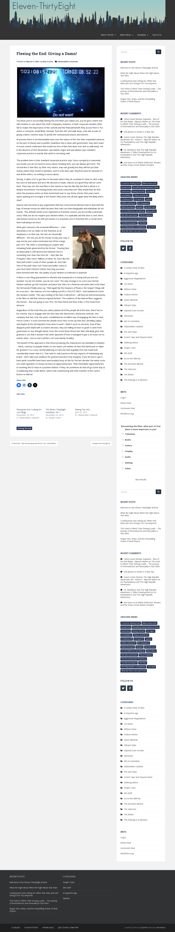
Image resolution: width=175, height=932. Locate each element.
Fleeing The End (24, 428)
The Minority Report (129, 223)
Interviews (128, 316)
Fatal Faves (125, 191)
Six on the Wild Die (132, 358)
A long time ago (131, 273)
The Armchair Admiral (133, 364)
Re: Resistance (143, 203)
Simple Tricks (125, 35)
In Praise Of (138, 199)
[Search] (158, 52)
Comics (128, 445)
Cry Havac (128, 284)
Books (128, 439)
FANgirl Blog (48, 927)
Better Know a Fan (149, 183)
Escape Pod (125, 187)
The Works (129, 374)
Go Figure (150, 191)
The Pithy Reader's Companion (133, 227)
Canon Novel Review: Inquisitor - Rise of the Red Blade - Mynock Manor (139, 120)
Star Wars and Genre (129, 215)
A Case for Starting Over (130, 183)
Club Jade (16, 927)
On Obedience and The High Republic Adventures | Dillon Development (138, 151)
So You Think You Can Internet (133, 211)
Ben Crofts (48, 61)
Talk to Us (156, 35)
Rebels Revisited (127, 207)
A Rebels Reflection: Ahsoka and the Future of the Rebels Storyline (140, 163)
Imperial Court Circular (134, 310)
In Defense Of (126, 199)
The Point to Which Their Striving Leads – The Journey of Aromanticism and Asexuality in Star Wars (140, 91)
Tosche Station (31, 927)
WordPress (161, 927)
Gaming (129, 462)
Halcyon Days (130, 305)
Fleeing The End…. (83, 409)
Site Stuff (128, 353)
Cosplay (129, 451)
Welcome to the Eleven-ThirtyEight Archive (139, 67)
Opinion (66, 898)
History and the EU (141, 195)
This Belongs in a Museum (136, 380)
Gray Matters (126, 195)
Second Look (150, 207)
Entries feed (125, 403)
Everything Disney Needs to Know (146, 187)
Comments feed (127, 408)
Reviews (139, 207)
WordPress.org (127, 413)
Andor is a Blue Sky (145, 131)
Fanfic (128, 457)
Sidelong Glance (131, 342)
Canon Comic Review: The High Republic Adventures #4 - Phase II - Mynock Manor (139, 138)
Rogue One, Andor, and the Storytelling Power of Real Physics (137, 100)
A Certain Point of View (134, 268)
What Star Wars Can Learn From (133, 231)
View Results (140, 479)
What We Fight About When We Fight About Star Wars (139, 74)
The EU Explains (146, 215)
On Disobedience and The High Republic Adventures (138, 143)
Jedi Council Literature (68, 927)
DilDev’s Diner (130, 289)
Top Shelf (151, 227)
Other (128, 468)
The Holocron (130, 369)
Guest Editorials (131, 300)
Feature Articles (131, 294)
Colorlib (143, 927)
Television (130, 434)
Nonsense (141, 35)
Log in (123, 397)
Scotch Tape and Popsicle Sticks (138, 337)
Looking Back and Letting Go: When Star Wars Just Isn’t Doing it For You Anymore (138, 82)
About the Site (107, 35)
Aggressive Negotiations (135, 278)
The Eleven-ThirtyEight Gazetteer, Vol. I (56, 411)
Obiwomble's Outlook (68, 61)
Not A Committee (132, 321)
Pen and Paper (130, 332)
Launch (148, 199)
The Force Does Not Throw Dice (133, 219)
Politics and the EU (128, 203)
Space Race (151, 211)
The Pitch (142, 223)
